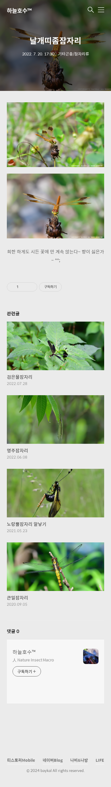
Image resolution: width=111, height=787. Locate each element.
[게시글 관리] (30, 287)
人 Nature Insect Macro (33, 660)
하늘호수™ (19, 10)
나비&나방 (79, 760)
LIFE (100, 760)
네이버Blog (53, 760)
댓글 (13, 631)
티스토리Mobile (21, 760)
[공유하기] (23, 287)
